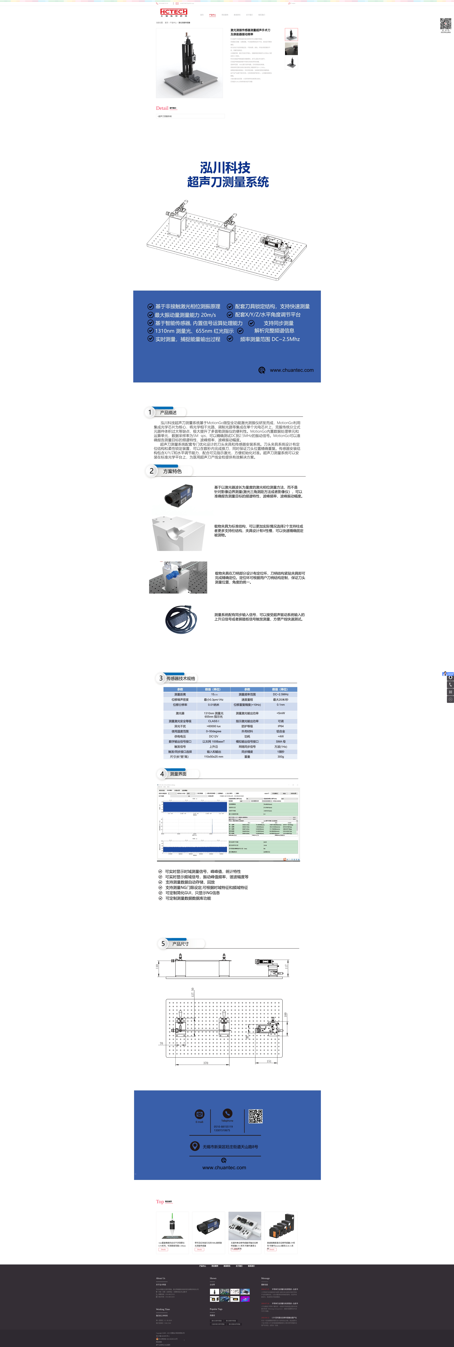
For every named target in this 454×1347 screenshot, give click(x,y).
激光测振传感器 (184, 23)
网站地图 (159, 1342)
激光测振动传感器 (234, 1324)
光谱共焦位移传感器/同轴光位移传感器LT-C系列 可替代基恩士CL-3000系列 (244, 1246)
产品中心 (173, 23)
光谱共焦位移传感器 (218, 1324)
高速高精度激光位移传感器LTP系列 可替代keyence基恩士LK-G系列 (281, 1246)
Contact (293, 3)
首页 (202, 15)
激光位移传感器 (217, 1321)
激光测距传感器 (231, 1321)
